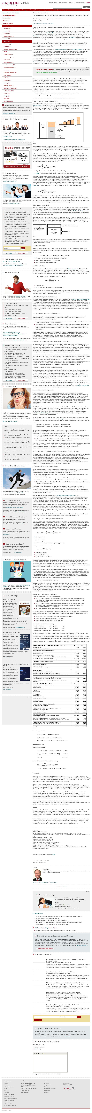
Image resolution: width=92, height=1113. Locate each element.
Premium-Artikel (6, 18)
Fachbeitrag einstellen (8, 23)
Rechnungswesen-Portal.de (11, 1098)
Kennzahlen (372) (8, 41)
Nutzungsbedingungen (29, 1088)
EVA (61, 98)
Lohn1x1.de (7, 1102)
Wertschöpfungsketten (65, 39)
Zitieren (35, 1049)
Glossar (65, 10)
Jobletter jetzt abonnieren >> (8, 113)
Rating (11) (6, 70)
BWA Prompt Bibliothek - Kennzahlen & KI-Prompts (16, 356)
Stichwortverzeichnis (8, 101)
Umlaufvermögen (37, 105)
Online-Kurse (57, 10)
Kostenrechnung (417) (8, 57)
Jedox (5, 307)
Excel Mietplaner (8, 371)
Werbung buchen (79, 2)
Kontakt (6, 1083)
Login (88, 2)
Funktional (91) (7, 33)
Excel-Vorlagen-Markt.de (10, 1105)
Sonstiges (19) (7, 96)
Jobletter (47, 1092)
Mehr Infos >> (68, 1036)
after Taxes (85, 210)
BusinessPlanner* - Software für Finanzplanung (16, 305)
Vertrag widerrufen (29, 1085)
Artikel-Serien (6, 98)
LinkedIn (7, 1092)
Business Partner (52, 33)
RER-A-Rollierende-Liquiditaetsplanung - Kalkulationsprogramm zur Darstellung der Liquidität (58, 922)
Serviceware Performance (10, 315)
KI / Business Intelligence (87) (10, 72)
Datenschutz (26, 1090)
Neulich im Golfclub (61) (9, 90)
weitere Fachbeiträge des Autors (41, 882)
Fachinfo (39, 12)
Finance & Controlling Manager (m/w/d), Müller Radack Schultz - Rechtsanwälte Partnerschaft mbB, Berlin (17, 228)
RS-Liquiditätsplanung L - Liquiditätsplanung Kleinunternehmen (51, 920)
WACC (37, 173)
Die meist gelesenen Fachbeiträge (11, 12)
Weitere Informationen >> (20, 511)
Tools (34, 23)
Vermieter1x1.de (8, 1103)
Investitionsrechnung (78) (9, 64)
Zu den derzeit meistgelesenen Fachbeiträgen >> (15, 334)
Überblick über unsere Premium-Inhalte (14, 507)
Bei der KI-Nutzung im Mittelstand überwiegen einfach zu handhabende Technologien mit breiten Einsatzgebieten (16, 430)
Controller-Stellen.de (9, 1096)
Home (34, 12)
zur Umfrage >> (23, 523)
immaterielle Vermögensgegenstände (66, 495)
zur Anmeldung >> (25, 538)
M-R (14, 261)
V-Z (19, 261)
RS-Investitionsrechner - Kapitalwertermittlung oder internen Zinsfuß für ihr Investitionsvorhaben (59, 916)
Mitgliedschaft (48, 1085)
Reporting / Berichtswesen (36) (10, 49)
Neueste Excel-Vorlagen (12, 345)
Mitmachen (47, 1086)
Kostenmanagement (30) (9, 36)
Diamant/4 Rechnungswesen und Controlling (15, 313)
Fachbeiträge (16, 10)
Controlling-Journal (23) (9, 85)
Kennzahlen (45, 12)
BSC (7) (5, 51)
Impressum (25, 1092)
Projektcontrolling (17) (8, 54)
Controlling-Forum (7, 136)
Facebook (7, 1090)
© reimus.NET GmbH (6, 1110)
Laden (53, 854)
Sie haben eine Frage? (12, 272)
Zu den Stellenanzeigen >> (9, 181)
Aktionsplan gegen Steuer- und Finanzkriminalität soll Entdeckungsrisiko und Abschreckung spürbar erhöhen (17, 447)
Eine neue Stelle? (10, 173)
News (4, 10)
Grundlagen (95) (7, 28)
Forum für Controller (20, 296)
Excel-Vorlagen (48, 10)
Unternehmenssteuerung (61, 49)
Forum (9, 10)
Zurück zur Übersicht (62, 886)
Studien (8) (6, 77)
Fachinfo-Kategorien (7, 25)
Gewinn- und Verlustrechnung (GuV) (81, 299)
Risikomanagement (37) (9, 62)
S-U (16, 261)
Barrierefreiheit (27, 1087)
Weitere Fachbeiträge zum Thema (45, 23)
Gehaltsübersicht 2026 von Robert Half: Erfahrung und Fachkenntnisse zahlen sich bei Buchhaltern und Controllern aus (17, 442)
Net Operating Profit (78, 210)
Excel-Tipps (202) (7, 75)
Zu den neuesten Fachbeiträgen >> (11, 332)
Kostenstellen (36, 61)
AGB (6, 1088)
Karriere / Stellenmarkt (36, 10)
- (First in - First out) (41, 419)
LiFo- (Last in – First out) (57, 419)
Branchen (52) (7, 31)
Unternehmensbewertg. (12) (10, 67)
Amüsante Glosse (10, 386)
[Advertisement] (17, 711)
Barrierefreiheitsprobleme (50, 1088)
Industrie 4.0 (72, 37)
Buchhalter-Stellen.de (9, 1100)
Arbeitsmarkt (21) (7, 80)
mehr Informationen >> (20, 627)
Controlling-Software (12, 303)
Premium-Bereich (63, 2)
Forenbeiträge (53, 882)
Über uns (7, 1085)
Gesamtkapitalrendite (73, 268)
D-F (6, 261)
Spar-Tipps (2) (7, 83)
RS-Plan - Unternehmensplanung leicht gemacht (47, 918)
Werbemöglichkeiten (9, 1086)
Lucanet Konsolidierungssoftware (12, 309)
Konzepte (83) (7, 38)
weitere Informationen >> (14, 203)
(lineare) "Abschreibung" (83, 385)
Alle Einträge (9, 253)
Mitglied (11, 132)
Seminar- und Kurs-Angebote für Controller (13, 493)
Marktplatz (25, 10)
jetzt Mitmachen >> (18, 552)
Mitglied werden (53, 2)
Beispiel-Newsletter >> (82, 945)
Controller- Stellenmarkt (13, 209)
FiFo (36, 419)
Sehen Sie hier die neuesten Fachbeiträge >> (14, 139)
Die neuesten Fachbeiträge (9, 15)
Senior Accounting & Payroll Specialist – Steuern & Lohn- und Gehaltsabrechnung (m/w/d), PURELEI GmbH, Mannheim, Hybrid (16, 233)
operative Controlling (77, 49)
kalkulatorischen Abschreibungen (41, 413)
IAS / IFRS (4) (7, 59)
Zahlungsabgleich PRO (10, 369)
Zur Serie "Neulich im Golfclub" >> (11, 421)
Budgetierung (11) (7, 46)
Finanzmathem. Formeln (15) (10, 88)
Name (38, 1049)
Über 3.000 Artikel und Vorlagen (16, 119)
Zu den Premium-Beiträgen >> (10, 335)
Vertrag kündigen (28, 1083)
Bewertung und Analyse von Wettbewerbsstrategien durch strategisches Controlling (56, 930)
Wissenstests (6, 20)
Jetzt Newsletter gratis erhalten (45, 948)
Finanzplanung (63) (8, 44)
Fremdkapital (36, 36)
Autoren (71, 2)
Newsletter (47, 1090)
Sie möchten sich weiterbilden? (15, 466)
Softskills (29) (7, 93)
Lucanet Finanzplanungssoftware (12, 311)
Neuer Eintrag (21, 253)
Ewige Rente (36, 185)
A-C (4, 261)
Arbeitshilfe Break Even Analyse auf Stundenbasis (16, 347)
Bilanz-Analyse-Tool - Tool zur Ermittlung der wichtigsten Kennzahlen (52, 924)
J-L (11, 261)
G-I (9, 261)
